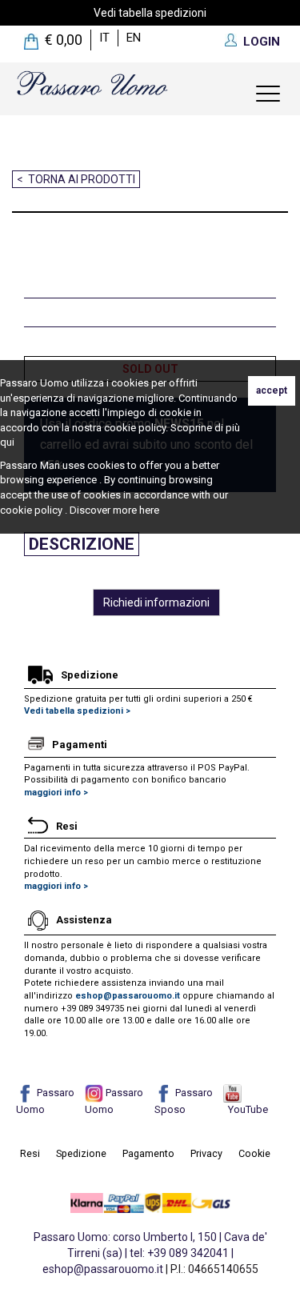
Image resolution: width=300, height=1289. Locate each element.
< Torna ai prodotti (76, 179)
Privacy (206, 1153)
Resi (30, 1153)
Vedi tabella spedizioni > (77, 711)
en (133, 37)
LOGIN (261, 41)
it (104, 37)
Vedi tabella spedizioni (150, 12)
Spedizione (81, 1153)
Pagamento (148, 1153)
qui (7, 442)
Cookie (254, 1153)
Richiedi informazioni (156, 602)
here (149, 510)
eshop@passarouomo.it (127, 996)
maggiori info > (56, 792)
